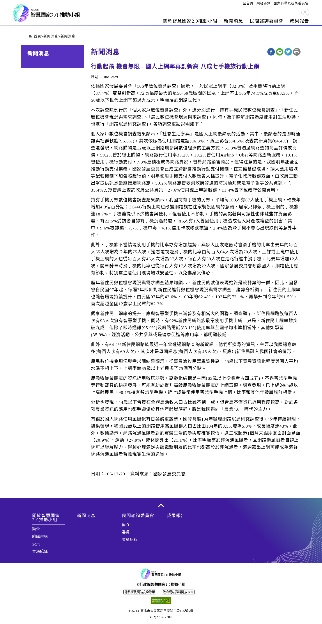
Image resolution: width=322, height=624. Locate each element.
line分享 (279, 52)
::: (241, 3)
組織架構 (40, 536)
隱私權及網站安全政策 (139, 592)
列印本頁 (297, 52)
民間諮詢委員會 (266, 20)
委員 (36, 544)
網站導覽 (264, 3)
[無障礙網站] (161, 601)
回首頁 (248, 3)
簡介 (36, 529)
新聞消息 (233, 20)
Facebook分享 (271, 52)
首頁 (37, 36)
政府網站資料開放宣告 (178, 592)
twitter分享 (288, 52)
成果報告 (299, 20)
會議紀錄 (40, 551)
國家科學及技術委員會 (291, 3)
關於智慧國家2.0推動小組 (190, 20)
